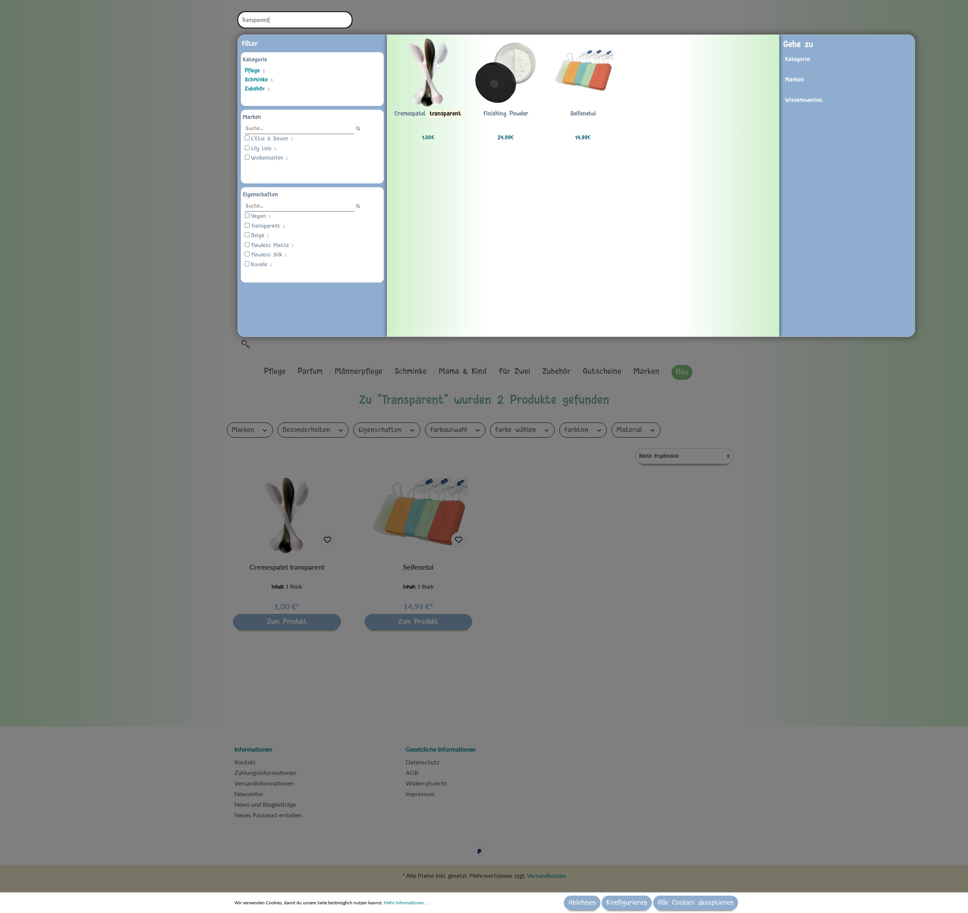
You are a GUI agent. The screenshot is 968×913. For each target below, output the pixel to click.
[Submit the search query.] (358, 129)
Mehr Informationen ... (406, 902)
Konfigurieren (626, 903)
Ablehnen (582, 903)
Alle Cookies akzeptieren (696, 903)
